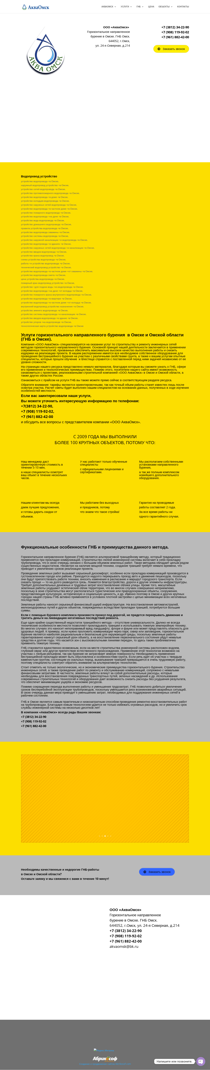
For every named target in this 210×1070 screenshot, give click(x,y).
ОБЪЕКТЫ (164, 6)
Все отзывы (121, 812)
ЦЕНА (151, 6)
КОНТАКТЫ (183, 6)
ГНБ (138, 6)
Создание (84, 1063)
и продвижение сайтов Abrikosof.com (110, 1063)
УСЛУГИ (125, 6)
